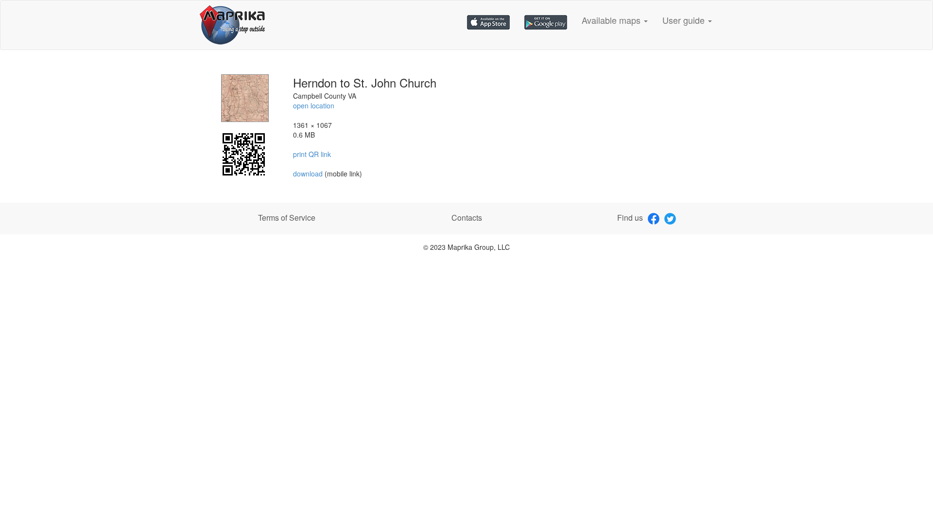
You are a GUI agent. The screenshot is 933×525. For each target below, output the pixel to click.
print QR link (312, 154)
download (309, 173)
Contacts (466, 217)
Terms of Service (286, 217)
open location (313, 105)
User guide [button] (684, 20)
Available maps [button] (612, 20)
